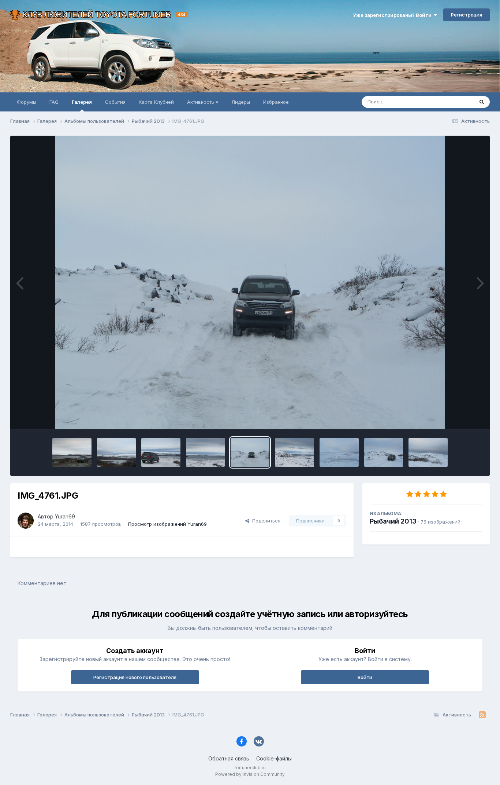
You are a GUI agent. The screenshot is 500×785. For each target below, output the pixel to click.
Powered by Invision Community (250, 774)
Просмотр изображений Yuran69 (167, 524)
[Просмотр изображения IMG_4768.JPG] (72, 452)
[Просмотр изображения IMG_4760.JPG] (294, 452)
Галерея (82, 102)
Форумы (26, 102)
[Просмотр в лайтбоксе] (250, 282)
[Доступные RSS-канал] (482, 715)
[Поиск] (482, 102)
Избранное (276, 102)
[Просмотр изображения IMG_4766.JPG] (116, 452)
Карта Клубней (156, 102)
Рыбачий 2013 (393, 521)
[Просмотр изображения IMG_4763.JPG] (205, 452)
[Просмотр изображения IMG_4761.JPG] (250, 452)
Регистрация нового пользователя (134, 677)
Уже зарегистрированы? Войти (393, 15)
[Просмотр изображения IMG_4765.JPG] (160, 452)
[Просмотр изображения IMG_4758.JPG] (383, 452)
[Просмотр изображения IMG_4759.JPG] (339, 452)
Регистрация (466, 15)
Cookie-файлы (274, 758)
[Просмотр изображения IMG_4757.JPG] (428, 452)
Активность (201, 102)
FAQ (54, 102)
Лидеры (240, 102)
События (115, 102)
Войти (365, 677)
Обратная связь (228, 758)
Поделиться (264, 521)
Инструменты (457, 416)
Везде (457, 101)
